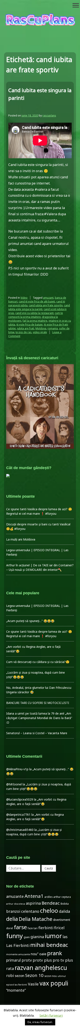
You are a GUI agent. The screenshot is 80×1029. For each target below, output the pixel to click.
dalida (64, 911)
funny (14, 936)
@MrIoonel (14, 784)
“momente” (16, 990)
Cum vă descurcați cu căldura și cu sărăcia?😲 (37, 662)
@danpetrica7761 (18, 814)
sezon (19, 975)
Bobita (65, 903)
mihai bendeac (49, 945)
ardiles (48, 896)
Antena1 (34, 896)
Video (24, 297)
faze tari (33, 928)
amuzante (15, 896)
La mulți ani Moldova (20, 539)
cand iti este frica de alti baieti (37, 301)
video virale (40, 332)
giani (27, 937)
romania (53, 328)
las (65, 936)
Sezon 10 (34, 975)
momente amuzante (18, 954)
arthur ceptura (62, 897)
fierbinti (45, 927)
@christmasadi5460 (19, 830)
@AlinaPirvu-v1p (17, 769)
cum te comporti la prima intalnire (35, 315)
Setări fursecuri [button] (51, 1015)
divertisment (61, 920)
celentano (30, 911)
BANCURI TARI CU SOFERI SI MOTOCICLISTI (37, 703)
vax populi (53, 983)
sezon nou (50, 976)
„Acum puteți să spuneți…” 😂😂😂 (30, 621)
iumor (53, 936)
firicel (59, 927)
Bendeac (51, 903)
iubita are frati (25, 328)
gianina (37, 936)
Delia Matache (35, 919)
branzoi (13, 911)
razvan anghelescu (41, 967)
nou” (34, 953)
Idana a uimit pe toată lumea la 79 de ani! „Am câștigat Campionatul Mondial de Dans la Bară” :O (39, 717)
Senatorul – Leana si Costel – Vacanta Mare (36, 733)
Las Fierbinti (17, 945)
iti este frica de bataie (29, 324)
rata (10, 968)
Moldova (40, 328)
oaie (42, 953)
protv (27, 960)
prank (54, 953)
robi (10, 975)
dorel (9, 928)
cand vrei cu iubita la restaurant (34, 313)
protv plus (42, 960)
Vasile (33, 984)
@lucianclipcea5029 (19, 799)
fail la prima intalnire (35, 321)
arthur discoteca (15, 903)
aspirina (33, 903)
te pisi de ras (24, 332)
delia (12, 918)
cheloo (49, 910)
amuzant (48, 297)
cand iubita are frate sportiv (46, 305)
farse (20, 927)
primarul (13, 960)
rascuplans (49, 115)
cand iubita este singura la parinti (39, 307)
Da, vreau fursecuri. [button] (40, 1022)
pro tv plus (63, 960)
